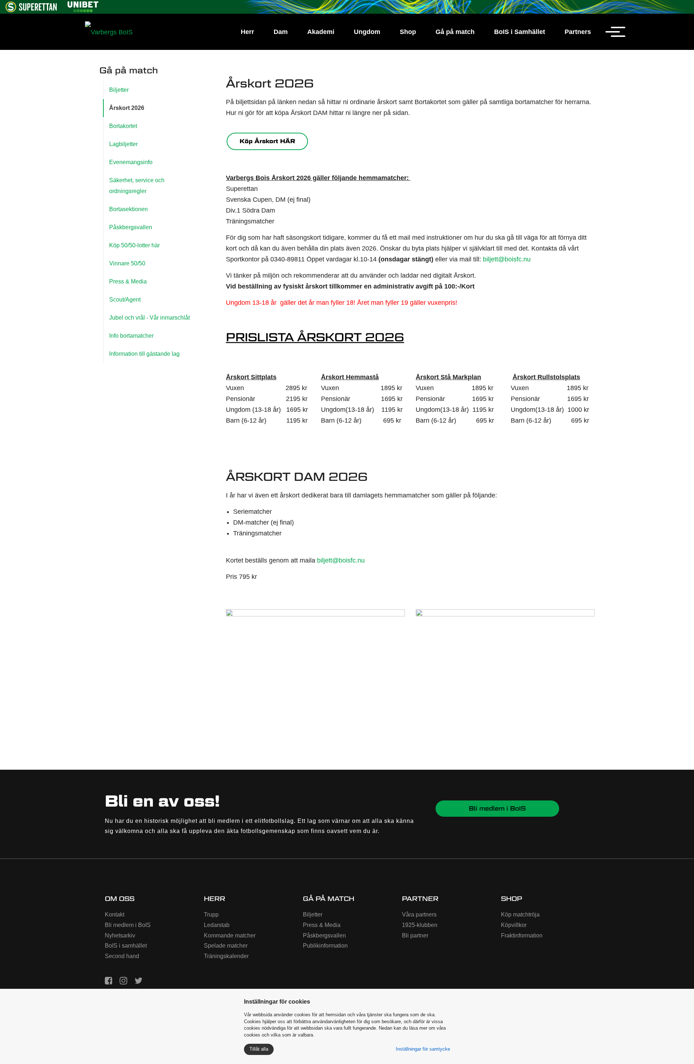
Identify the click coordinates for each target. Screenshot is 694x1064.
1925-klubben (419, 925)
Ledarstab (217, 925)
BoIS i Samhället (519, 31)
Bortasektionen (128, 209)
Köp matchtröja (520, 914)
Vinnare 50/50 (127, 263)
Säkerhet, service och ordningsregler (136, 185)
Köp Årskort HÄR (267, 141)
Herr (247, 31)
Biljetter (119, 90)
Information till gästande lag (144, 354)
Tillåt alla (258, 1049)
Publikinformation (325, 946)
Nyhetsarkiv (120, 935)
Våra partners (419, 914)
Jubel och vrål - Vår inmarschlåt (149, 318)
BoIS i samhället (126, 946)
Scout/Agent (125, 299)
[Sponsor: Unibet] (83, 6)
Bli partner (415, 935)
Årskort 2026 (126, 108)
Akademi (320, 31)
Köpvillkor (514, 925)
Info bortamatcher (131, 336)
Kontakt (114, 914)
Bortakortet (123, 126)
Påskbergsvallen (130, 227)
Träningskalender (226, 956)
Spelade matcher (226, 946)
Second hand (122, 956)
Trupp (211, 914)
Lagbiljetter (123, 144)
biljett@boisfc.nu (507, 259)
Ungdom (367, 31)
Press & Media (128, 281)
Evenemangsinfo (131, 162)
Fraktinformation (522, 935)
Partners (578, 31)
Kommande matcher (230, 935)
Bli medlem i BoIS (497, 808)
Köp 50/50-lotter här (134, 245)
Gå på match (455, 31)
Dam (281, 31)
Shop (408, 31)
